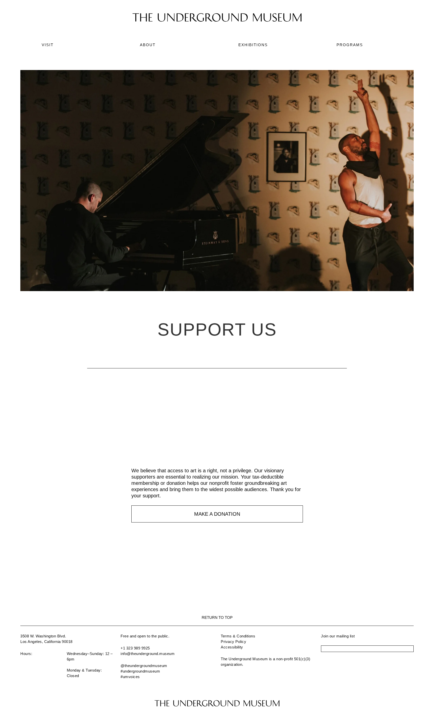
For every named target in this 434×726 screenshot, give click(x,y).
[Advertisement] (217, 432)
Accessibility (232, 647)
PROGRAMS (350, 45)
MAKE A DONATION (217, 514)
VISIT (47, 45)
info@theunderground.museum (148, 653)
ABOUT (147, 45)
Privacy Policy (233, 641)
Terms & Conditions (238, 636)
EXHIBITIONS (253, 45)
